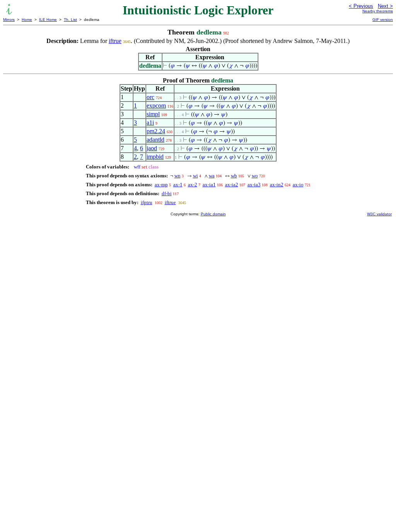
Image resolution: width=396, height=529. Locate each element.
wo (255, 176)
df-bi (167, 193)
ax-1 (178, 184)
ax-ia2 (231, 184)
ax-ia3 (254, 184)
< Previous (361, 6)
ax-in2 (276, 184)
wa (212, 176)
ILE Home (48, 19)
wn (177, 176)
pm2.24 (156, 131)
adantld (155, 139)
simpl (153, 114)
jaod (152, 148)
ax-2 (192, 184)
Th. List (70, 19)
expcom (156, 105)
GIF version (382, 19)
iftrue (115, 41)
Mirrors (9, 19)
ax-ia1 (209, 184)
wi (195, 176)
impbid (155, 156)
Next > (385, 6)
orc (150, 97)
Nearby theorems (377, 11)
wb (234, 176)
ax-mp (161, 184)
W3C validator (379, 214)
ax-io (298, 184)
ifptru (146, 202)
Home (27, 19)
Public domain (213, 214)
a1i (150, 122)
